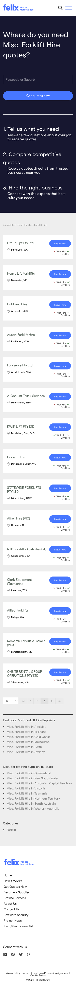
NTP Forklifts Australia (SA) (26, 549)
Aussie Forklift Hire (21, 334)
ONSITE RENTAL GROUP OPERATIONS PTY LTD (24, 673)
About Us (10, 903)
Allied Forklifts (17, 610)
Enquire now (60, 243)
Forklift (11, 830)
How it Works (13, 881)
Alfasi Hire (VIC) (18, 518)
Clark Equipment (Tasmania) (19, 581)
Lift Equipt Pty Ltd (20, 243)
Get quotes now (38, 95)
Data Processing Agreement (54, 972)
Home (8, 875)
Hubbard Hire (17, 304)
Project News (13, 920)
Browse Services (15, 898)
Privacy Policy (12, 972)
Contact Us (11, 909)
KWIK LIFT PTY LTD (20, 426)
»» (59, 700)
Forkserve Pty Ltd (20, 365)
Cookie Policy (38, 975)
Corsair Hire (16, 457)
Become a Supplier (16, 892)
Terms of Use (29, 972)
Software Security (16, 915)
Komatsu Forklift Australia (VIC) (26, 643)
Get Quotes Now (15, 886)
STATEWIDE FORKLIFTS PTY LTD (24, 489)
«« (23, 700)
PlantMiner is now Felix (19, 926)
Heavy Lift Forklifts (21, 273)
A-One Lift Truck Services (26, 396)
